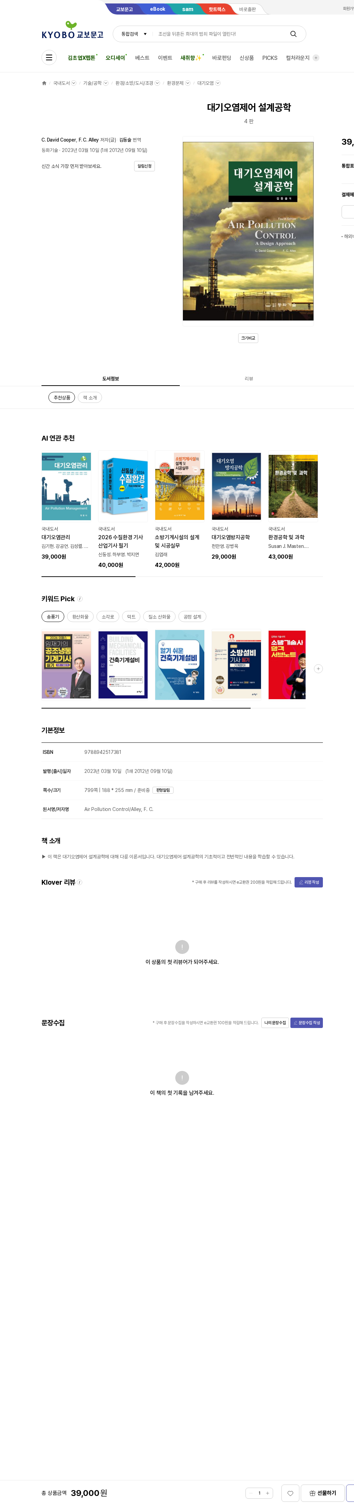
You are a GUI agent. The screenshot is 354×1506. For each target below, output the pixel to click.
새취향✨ (191, 58)
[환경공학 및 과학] (293, 505)
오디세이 (115, 58)
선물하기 (326, 1493)
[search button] (293, 34)
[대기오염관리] (66, 505)
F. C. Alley (89, 140)
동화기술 (49, 150)
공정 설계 (192, 618)
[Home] (44, 83)
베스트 (142, 58)
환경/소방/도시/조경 (134, 83)
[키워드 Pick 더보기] (318, 668)
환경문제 (175, 83)
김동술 (125, 140)
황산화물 (80, 618)
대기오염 (205, 83)
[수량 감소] (251, 1493)
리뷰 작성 (312, 882)
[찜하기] (290, 1493)
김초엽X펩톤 (81, 58)
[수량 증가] (267, 1493)
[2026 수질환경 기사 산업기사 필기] (123, 509)
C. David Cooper (58, 140)
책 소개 (89, 399)
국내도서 (61, 83)
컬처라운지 (298, 58)
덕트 (131, 618)
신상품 (247, 58)
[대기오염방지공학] (236, 505)
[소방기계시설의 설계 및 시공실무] (180, 509)
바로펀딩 (221, 58)
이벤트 (165, 58)
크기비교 (248, 338)
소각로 (108, 618)
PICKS (270, 58)
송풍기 (53, 618)
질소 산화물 (159, 618)
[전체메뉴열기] (49, 57)
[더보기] (316, 57)
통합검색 (129, 34)
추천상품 (62, 399)
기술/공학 (92, 83)
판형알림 (163, 790)
